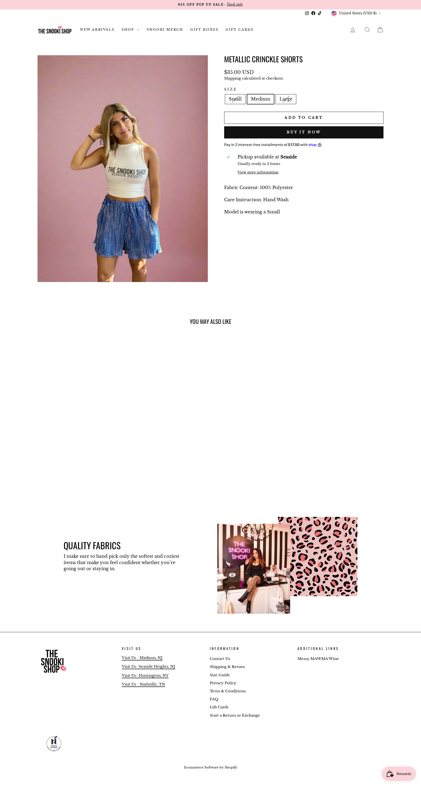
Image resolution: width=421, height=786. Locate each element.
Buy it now (304, 132)
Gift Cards (239, 29)
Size (230, 89)
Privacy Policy (223, 683)
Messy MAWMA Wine (318, 658)
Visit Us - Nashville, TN (143, 684)
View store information (258, 172)
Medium (260, 99)
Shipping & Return (227, 666)
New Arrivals (97, 29)
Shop (129, 29)
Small (235, 99)
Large (285, 99)
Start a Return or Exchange (235, 715)
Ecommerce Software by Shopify (210, 767)
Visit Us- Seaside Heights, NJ (148, 666)
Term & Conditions (228, 691)
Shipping (232, 78)
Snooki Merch (165, 29)
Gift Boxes (204, 29)
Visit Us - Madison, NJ (142, 657)
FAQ (214, 699)
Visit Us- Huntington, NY (145, 675)
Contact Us (220, 658)
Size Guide (220, 675)
